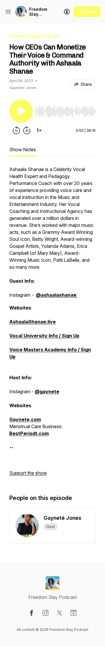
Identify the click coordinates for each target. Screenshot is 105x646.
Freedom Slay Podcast (38, 12)
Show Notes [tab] (22, 149)
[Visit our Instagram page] (45, 613)
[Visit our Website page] (73, 613)
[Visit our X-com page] (59, 613)
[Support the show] (66, 11)
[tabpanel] (52, 324)
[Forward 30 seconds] (27, 130)
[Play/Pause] (21, 111)
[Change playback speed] (39, 130)
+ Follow (87, 11)
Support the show (28, 473)
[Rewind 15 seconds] (16, 130)
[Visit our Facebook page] (31, 613)
